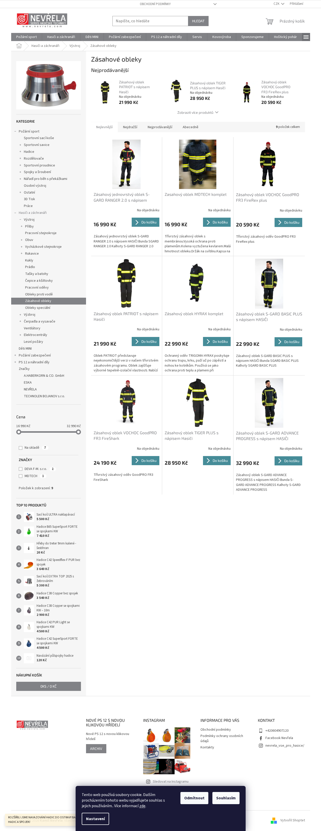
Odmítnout (194, 798)
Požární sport (29, 131)
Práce (28, 206)
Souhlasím (226, 798)
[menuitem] (26, 37)
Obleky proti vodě (39, 294)
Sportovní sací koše (39, 138)
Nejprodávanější (160, 127)
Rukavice (32, 253)
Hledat (198, 21)
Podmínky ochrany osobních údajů (221, 738)
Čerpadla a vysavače (39, 321)
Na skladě (35, 447)
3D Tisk (29, 199)
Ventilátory (32, 328)
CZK (277, 4)
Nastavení (95, 819)
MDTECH (34, 476)
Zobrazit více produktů (195, 112)
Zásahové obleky (38, 301)
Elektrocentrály (35, 334)
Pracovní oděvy (37, 287)
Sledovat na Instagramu (171, 781)
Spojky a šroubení (37, 172)
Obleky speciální (37, 307)
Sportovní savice (36, 144)
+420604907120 (277, 730)
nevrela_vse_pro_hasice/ (284, 745)
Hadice (29, 151)
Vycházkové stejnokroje (43, 246)
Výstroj (29, 219)
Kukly (29, 260)
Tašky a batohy (36, 273)
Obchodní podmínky (155, 4)
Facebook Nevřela (279, 738)
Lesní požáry (33, 341)
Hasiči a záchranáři (33, 212)
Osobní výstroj (35, 185)
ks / (48, 686)
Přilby (29, 226)
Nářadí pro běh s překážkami (45, 178)
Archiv (96, 748)
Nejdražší (130, 127)
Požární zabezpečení (35, 355)
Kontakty (207, 747)
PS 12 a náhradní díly (34, 362)
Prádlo (30, 267)
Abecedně (190, 127)
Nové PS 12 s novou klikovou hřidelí (107, 736)
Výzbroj (29, 314)
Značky (24, 368)
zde (142, 806)
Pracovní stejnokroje (41, 233)
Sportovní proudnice (39, 165)
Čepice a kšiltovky (39, 280)
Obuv (29, 239)
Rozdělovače (34, 158)
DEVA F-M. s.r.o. (39, 468)
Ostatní (29, 192)
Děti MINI (25, 348)
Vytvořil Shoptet (292, 820)
